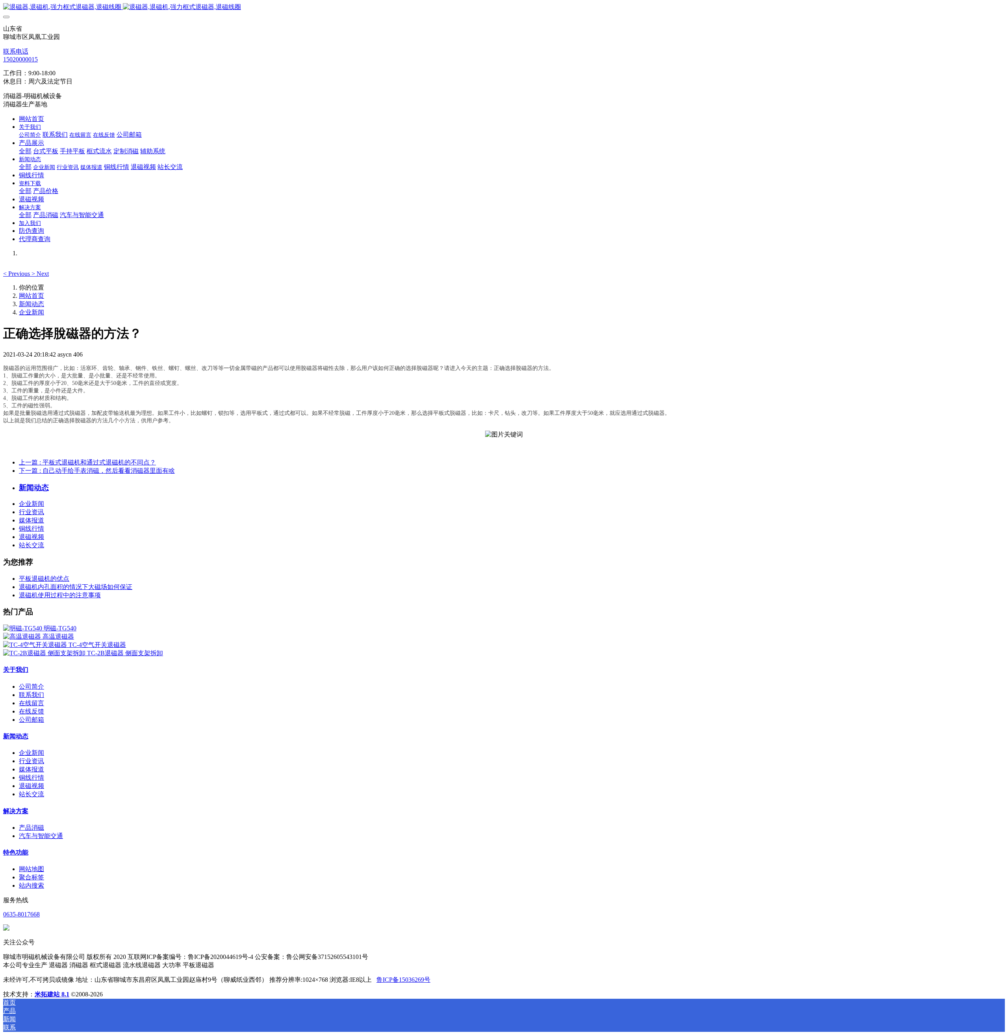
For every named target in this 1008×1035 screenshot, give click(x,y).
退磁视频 (31, 536)
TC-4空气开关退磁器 (97, 644)
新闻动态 (31, 304)
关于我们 (15, 669)
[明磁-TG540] (23, 628)
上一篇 (87, 462)
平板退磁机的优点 (44, 578)
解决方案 (15, 811)
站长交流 (31, 545)
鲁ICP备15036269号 (403, 979)
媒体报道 (31, 520)
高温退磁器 (58, 636)
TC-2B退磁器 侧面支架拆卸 (125, 653)
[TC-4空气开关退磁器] (36, 644)
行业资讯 (31, 512)
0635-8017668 (21, 914)
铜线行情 (31, 528)
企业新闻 (31, 312)
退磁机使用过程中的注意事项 (60, 595)
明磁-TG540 (60, 628)
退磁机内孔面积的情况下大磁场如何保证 (75, 586)
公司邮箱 (31, 719)
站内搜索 (31, 885)
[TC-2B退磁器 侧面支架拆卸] (45, 653)
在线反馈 (31, 711)
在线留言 (31, 703)
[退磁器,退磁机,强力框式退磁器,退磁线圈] (504, 7)
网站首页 (31, 118)
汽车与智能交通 (41, 835)
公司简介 (31, 686)
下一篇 (97, 470)
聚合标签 (31, 877)
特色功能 (15, 852)
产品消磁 (31, 827)
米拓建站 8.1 (52, 994)
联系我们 (31, 694)
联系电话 (15, 51)
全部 (25, 151)
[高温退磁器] (23, 636)
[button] (17, 273)
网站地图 (31, 869)
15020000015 (20, 59)
